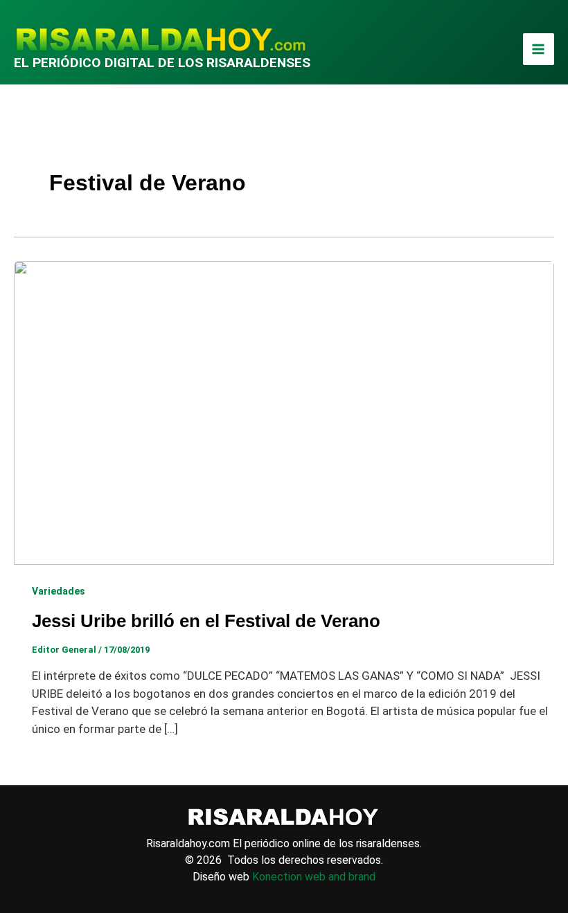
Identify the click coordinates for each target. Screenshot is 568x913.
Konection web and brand (313, 876)
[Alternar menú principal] (539, 49)
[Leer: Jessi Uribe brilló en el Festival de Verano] (284, 412)
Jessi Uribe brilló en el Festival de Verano (206, 621)
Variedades (58, 591)
